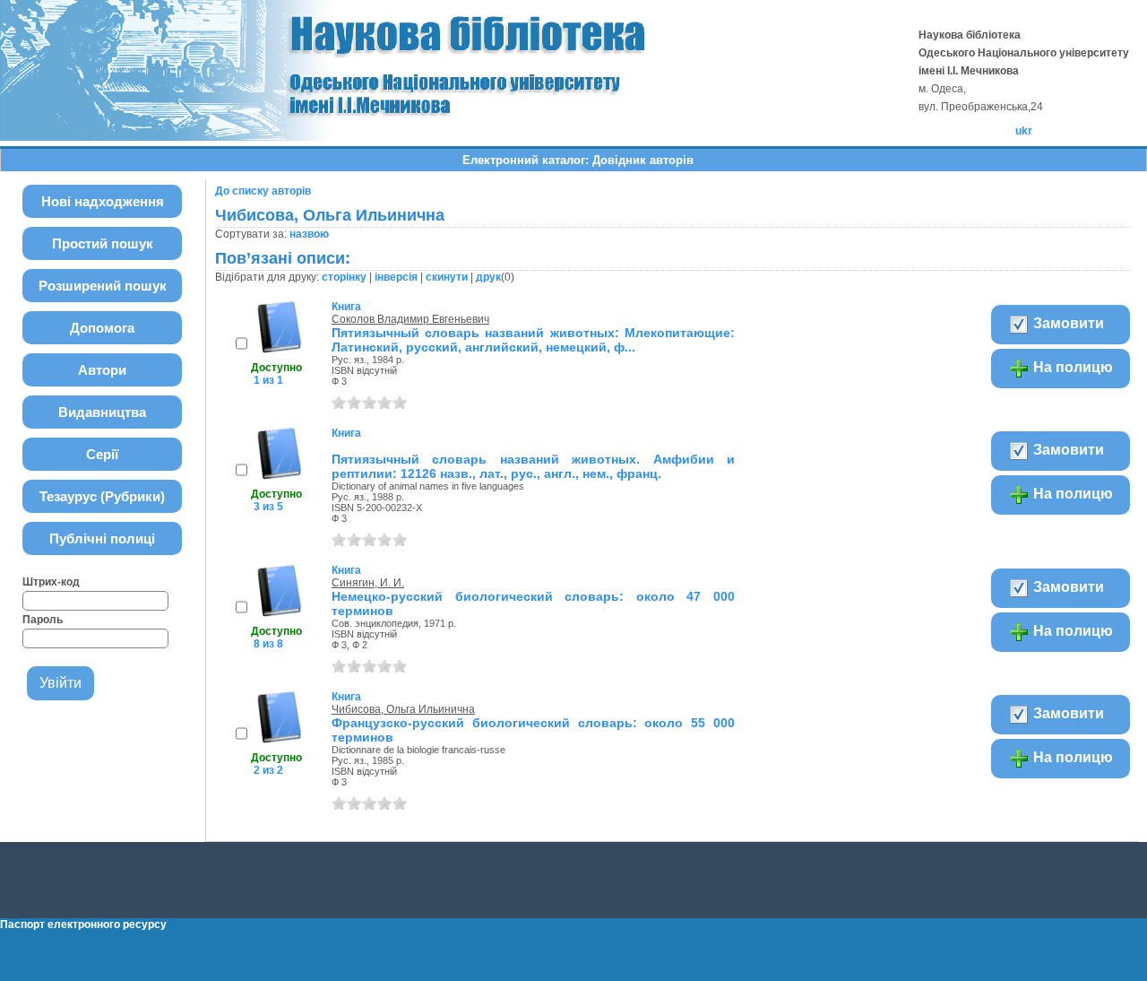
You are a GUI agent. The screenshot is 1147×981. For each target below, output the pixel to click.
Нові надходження (102, 201)
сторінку (344, 277)
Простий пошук (102, 243)
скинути (447, 277)
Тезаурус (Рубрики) (102, 496)
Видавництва (102, 412)
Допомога (102, 327)
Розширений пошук (103, 285)
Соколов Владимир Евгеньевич (410, 319)
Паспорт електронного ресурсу (83, 924)
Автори (102, 370)
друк (488, 277)
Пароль (42, 619)
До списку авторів (263, 191)
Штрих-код (51, 582)
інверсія (396, 277)
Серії (102, 454)
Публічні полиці (102, 538)
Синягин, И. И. (368, 583)
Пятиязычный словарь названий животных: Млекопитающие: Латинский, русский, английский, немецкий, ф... (533, 340)
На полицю (1071, 367)
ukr (1023, 131)
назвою (309, 234)
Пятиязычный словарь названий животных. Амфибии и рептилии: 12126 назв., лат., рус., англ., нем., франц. (533, 466)
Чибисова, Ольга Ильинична (403, 709)
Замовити (1067, 323)
